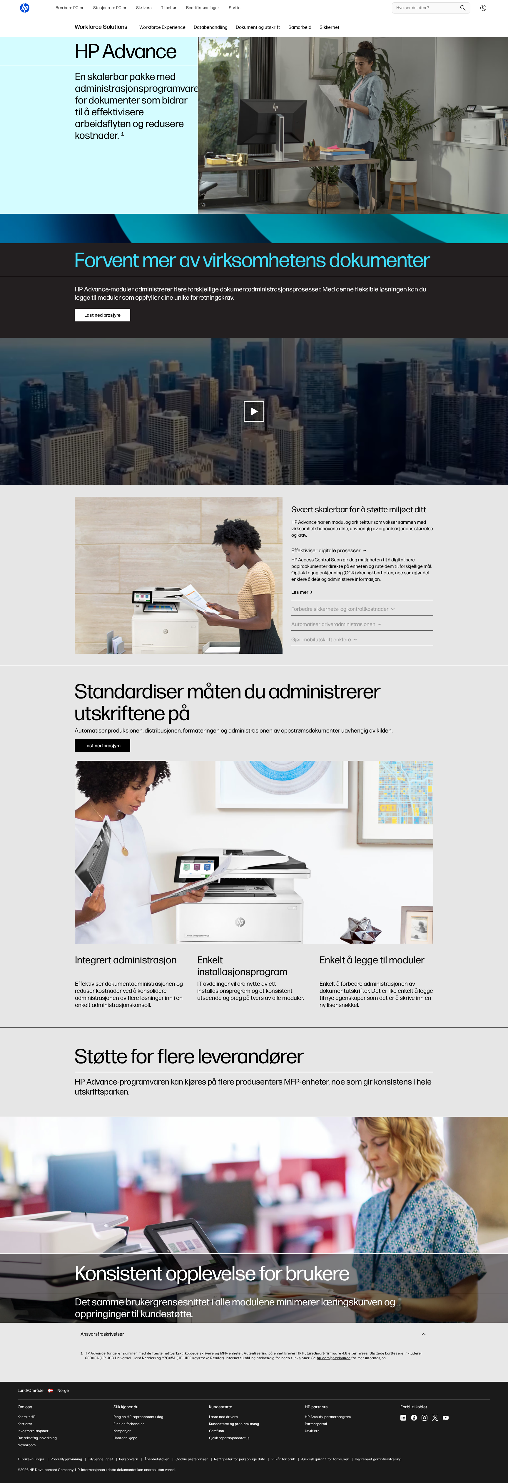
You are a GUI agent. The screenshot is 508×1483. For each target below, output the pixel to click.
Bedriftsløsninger (202, 7)
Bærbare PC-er (70, 7)
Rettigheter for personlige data (239, 1459)
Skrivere (144, 7)
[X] (435, 1418)
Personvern (128, 1459)
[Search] (463, 7)
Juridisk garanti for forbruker (325, 1459)
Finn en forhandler (128, 1424)
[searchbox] (427, 8)
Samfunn (216, 1431)
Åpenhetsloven (156, 1459)
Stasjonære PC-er (110, 7)
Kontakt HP (26, 1417)
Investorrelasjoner (33, 1431)
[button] (329, 552)
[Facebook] (414, 1418)
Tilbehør (169, 7)
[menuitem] (69, 8)
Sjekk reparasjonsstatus (229, 1438)
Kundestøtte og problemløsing (234, 1424)
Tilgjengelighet (100, 1459)
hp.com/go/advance (333, 1358)
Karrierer (25, 1424)
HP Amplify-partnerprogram (328, 1417)
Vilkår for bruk (283, 1459)
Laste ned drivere (223, 1417)
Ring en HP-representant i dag (138, 1417)
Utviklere (312, 1431)
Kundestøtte (220, 1406)
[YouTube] (446, 1418)
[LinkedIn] (403, 1418)
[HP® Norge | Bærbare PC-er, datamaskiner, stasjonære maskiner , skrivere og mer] (25, 8)
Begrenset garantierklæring (378, 1459)
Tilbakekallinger (31, 1459)
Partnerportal (316, 1424)
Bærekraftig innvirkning (37, 1438)
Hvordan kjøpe (125, 1438)
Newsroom (27, 1445)
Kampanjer (122, 1431)
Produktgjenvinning (66, 1459)
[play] (254, 411)
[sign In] (483, 8)
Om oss (25, 1406)
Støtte (234, 7)
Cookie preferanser (192, 1459)
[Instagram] (424, 1418)
